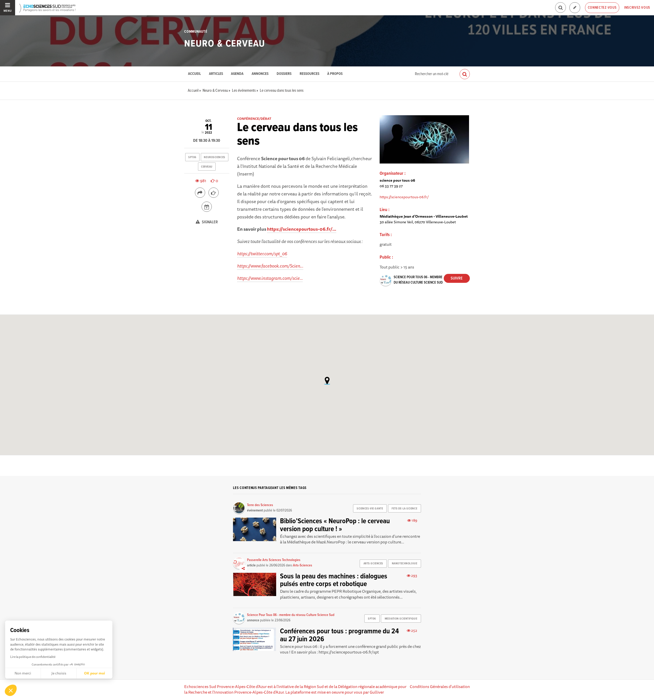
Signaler (209, 222)
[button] (11, 690)
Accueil (194, 74)
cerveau (207, 167)
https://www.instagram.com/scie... (270, 278)
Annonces (260, 74)
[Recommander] (213, 193)
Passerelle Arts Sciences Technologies (273, 560)
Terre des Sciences (260, 505)
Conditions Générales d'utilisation (440, 686)
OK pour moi (94, 673)
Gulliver (377, 692)
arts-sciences (373, 563)
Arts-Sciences (302, 565)
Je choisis (58, 673)
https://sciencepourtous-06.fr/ (404, 197)
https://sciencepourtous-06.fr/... (301, 228)
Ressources (309, 74)
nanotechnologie (404, 563)
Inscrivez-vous (637, 7)
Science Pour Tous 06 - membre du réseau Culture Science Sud (290, 615)
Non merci (23, 673)
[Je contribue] (574, 7)
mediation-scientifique (401, 619)
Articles (216, 74)
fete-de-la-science (404, 508)
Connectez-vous (602, 7)
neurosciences (214, 157)
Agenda (237, 74)
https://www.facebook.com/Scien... (270, 265)
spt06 (192, 157)
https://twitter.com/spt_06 (262, 253)
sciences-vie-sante (370, 508)
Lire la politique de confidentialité (32, 656)
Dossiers (284, 74)
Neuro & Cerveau (224, 44)
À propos (335, 74)
